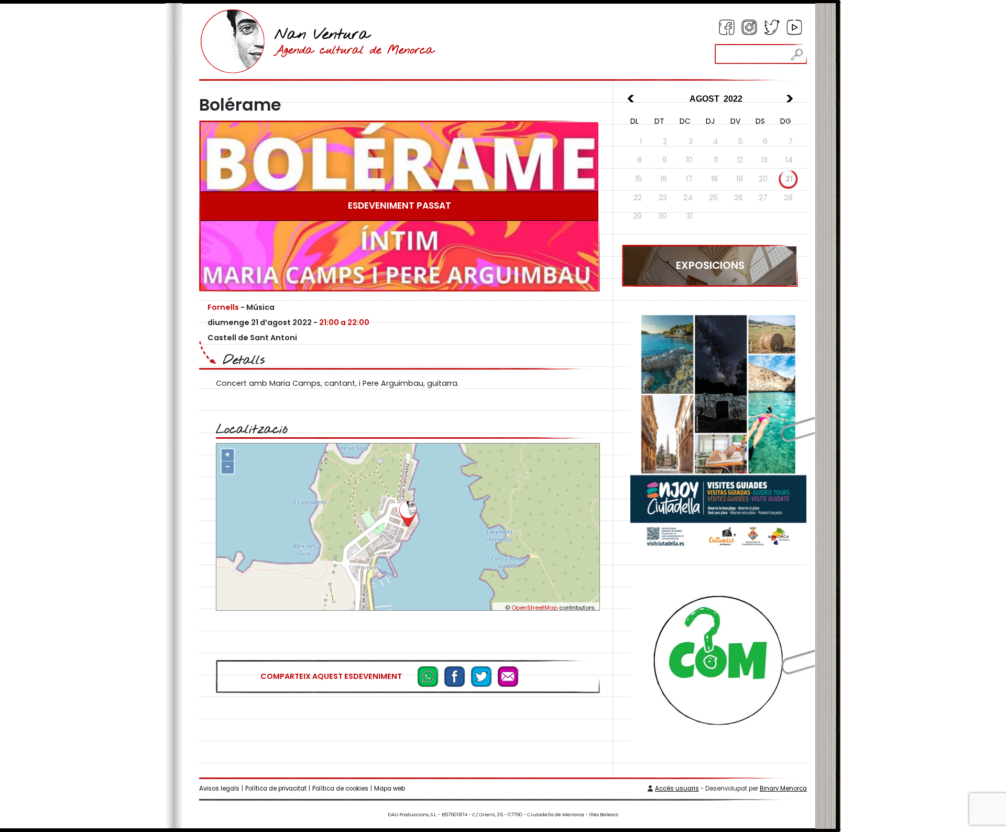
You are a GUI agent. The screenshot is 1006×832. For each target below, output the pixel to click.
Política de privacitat (276, 788)
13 (764, 160)
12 (740, 160)
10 (689, 160)
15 (638, 179)
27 (763, 197)
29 (637, 216)
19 (739, 179)
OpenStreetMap (534, 607)
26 (738, 197)
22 (637, 197)
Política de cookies (340, 788)
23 (663, 197)
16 (663, 179)
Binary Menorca (783, 788)
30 (662, 216)
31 (689, 216)
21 (789, 179)
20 (763, 179)
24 (688, 197)
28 (788, 197)
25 (713, 197)
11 (716, 160)
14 (789, 160)
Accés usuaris (677, 788)
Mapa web (389, 788)
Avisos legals (219, 788)
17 (689, 179)
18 (714, 179)
